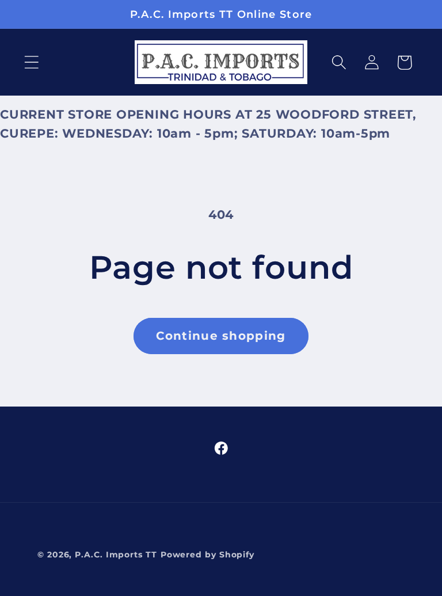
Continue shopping (220, 336)
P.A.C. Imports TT (116, 554)
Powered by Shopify (207, 554)
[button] (31, 62)
